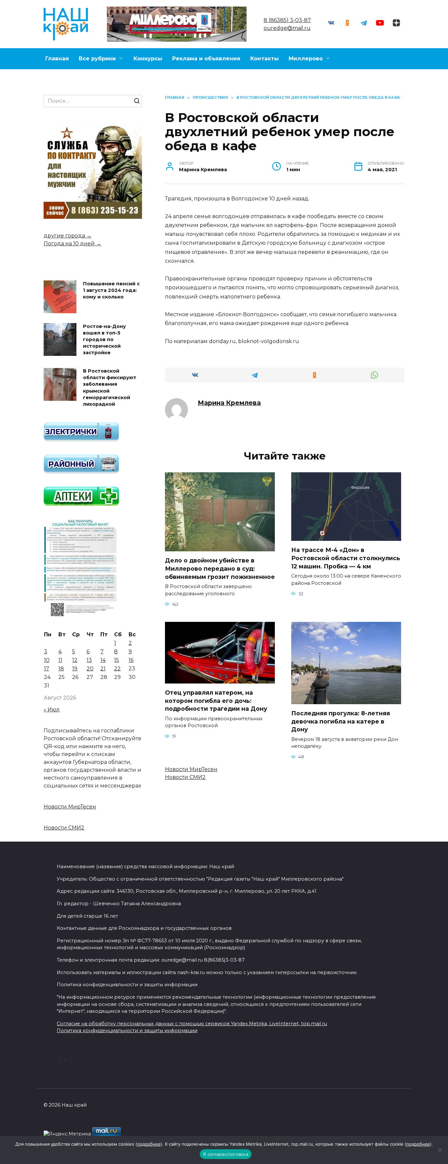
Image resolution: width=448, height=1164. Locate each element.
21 (103, 668)
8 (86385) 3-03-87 (287, 20)
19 (74, 668)
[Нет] (440, 1150)
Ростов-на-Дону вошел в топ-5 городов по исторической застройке (104, 339)
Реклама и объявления (206, 58)
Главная (57, 58)
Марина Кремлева (229, 403)
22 (117, 668)
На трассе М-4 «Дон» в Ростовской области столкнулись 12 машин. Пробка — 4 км (345, 557)
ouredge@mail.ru (287, 28)
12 (74, 660)
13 (89, 660)
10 (47, 660)
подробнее (149, 1144)
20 (90, 668)
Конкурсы (147, 58)
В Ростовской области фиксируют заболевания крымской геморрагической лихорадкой (109, 387)
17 (46, 668)
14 (103, 660)
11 (60, 660)
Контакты (264, 58)
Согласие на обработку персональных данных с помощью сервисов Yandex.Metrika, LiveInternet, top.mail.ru (192, 1024)
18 (61, 668)
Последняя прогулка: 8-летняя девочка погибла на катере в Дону (340, 721)
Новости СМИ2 (185, 777)
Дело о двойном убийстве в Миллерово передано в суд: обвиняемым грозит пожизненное (220, 568)
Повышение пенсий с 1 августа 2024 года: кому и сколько (111, 290)
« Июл (52, 709)
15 (116, 660)
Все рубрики (97, 58)
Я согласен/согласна (225, 1154)
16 (131, 660)
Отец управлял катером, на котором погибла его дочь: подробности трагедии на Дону (216, 700)
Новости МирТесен (191, 769)
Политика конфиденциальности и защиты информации (127, 1030)
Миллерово (306, 58)
